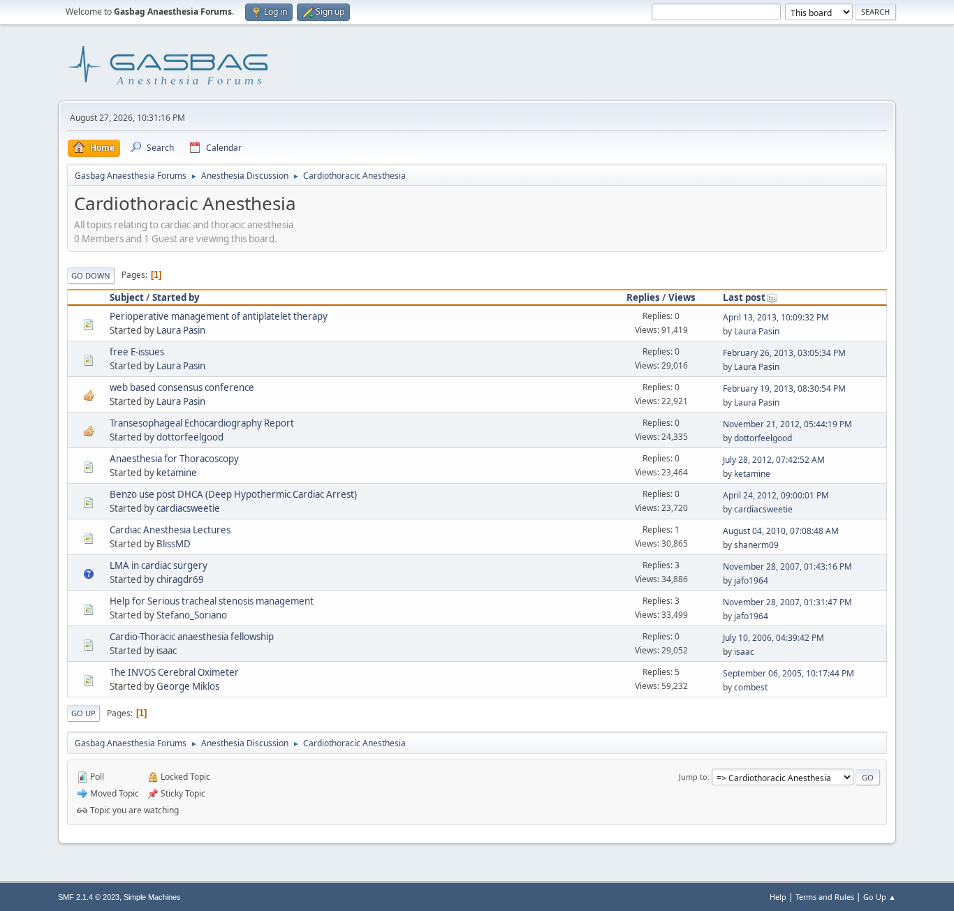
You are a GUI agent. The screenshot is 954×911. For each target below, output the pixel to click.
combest (751, 687)
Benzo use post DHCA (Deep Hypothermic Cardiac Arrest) (233, 494)
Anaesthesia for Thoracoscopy (174, 458)
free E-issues (137, 352)
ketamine (176, 472)
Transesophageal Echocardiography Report (202, 423)
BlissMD (173, 544)
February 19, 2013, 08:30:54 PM (784, 388)
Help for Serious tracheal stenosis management (212, 601)
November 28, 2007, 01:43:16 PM (787, 566)
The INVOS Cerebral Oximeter (174, 672)
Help (778, 896)
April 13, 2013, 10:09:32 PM (776, 317)
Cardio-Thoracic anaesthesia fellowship (192, 636)
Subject (127, 297)
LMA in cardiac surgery (158, 565)
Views (682, 297)
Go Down (90, 275)
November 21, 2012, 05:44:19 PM (787, 424)
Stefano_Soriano (191, 615)
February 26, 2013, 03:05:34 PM (784, 353)
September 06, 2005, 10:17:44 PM (788, 673)
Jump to (693, 776)
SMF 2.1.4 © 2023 (88, 897)
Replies (643, 297)
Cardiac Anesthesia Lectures (170, 530)
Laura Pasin (180, 330)
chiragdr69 (180, 579)
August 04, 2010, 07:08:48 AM (781, 531)
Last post (744, 297)
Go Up (83, 713)
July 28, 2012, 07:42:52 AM (774, 460)
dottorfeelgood (189, 437)
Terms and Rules (824, 896)
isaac (166, 650)
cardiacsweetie (188, 508)
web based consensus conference (182, 387)
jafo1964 (751, 580)
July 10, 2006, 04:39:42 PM (773, 638)
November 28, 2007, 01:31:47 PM (787, 602)
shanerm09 (756, 545)
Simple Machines (152, 897)
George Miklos (187, 686)
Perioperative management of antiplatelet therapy (219, 316)
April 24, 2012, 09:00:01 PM (776, 495)
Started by (176, 297)
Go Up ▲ (879, 896)
